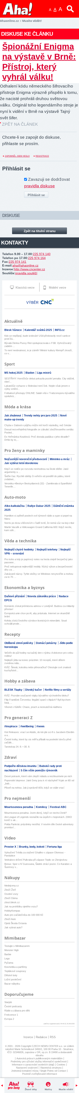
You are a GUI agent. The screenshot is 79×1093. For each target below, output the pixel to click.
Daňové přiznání (14, 596)
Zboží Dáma (11, 898)
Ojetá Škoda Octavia (15, 923)
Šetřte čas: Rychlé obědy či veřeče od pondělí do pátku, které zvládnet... (37, 478)
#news (40, 726)
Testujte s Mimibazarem (17, 946)
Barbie (7, 954)
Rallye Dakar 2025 (39, 505)
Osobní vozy (11, 894)
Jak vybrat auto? (13, 927)
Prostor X (10, 846)
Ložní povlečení (12, 979)
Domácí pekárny (46, 643)
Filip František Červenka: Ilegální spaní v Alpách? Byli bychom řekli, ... (37, 701)
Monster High (11, 950)
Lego (7, 958)
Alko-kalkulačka (14, 505)
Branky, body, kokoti (32, 846)
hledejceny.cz (11, 885)
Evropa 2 (9, 1019)
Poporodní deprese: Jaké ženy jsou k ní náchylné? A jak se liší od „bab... (39, 782)
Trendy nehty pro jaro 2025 (41, 415)
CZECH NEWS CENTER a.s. (48, 1046)
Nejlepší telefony (47, 549)
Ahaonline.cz (9, 21)
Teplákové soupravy (15, 971)
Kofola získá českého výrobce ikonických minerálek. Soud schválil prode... (35, 622)
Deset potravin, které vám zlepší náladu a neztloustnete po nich (38, 776)
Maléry (48, 1089)
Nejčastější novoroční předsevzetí (26, 459)
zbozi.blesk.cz (12, 902)
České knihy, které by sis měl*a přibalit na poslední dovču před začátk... (37, 741)
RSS (53, 1037)
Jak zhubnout (13, 415)
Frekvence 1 (11, 1014)
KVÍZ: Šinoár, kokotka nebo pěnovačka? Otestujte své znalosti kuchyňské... (37, 669)
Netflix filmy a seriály (58, 689)
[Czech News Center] (47, 301)
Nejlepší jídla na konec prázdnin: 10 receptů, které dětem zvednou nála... (34, 661)
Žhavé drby (31, 1089)
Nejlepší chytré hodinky (19, 549)
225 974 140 (41, 254)
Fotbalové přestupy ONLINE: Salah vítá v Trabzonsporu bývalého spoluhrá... (39, 394)
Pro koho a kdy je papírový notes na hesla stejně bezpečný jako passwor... (38, 561)
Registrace (42, 156)
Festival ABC (58, 807)
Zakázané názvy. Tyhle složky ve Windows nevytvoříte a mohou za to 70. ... (38, 575)
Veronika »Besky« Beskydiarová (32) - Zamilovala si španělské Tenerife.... (38, 485)
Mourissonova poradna (19, 807)
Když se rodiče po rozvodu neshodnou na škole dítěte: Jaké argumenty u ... (36, 470)
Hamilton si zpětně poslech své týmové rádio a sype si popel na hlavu (38, 517)
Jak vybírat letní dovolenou (21, 463)
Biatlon (30, 372)
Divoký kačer (34, 689)
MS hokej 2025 (13, 372)
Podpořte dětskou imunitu (20, 766)
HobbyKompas (12, 910)
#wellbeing (27, 726)
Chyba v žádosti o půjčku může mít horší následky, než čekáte (37, 425)
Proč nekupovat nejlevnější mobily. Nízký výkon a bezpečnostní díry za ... (38, 568)
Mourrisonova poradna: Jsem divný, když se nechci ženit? (35, 812)
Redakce (41, 1037)
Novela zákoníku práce (42, 596)
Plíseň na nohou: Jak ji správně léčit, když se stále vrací (34, 787)
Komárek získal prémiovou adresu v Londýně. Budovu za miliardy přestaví (39, 607)
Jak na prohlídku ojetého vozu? (21, 906)
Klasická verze (24, 287)
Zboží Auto (10, 919)
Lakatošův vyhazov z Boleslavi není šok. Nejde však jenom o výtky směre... (37, 387)
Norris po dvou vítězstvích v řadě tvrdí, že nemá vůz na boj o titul (39, 523)
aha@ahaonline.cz (25, 265)
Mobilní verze (57, 287)
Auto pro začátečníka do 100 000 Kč (23, 915)
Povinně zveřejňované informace (39, 1073)
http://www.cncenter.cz (29, 269)
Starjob (8, 1002)
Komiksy (42, 807)
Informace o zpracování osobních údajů (33, 1064)
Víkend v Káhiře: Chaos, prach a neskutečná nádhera (33, 707)
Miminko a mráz (60, 459)
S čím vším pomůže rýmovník (39, 770)
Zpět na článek (20, 124)
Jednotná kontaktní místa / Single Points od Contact (38, 1070)
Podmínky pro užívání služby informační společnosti (38, 1061)
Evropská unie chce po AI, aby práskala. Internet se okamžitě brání (37, 615)
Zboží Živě (10, 889)
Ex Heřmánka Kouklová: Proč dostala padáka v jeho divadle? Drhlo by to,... (36, 438)
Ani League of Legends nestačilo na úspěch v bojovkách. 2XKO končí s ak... (38, 818)
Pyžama (8, 962)
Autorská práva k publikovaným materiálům (39, 1058)
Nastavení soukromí (27, 1067)
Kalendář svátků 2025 (39, 330)
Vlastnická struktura (50, 1067)
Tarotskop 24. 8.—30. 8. (17, 746)
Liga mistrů (44, 372)
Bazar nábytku (12, 983)
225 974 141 (17, 261)
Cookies (61, 1064)
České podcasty (13, 1006)
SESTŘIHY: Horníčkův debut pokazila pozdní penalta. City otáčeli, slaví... (39, 380)
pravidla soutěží (26, 273)
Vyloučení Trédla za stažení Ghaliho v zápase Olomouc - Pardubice (34, 854)
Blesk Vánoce (13, 330)
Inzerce (28, 1037)
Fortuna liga (54, 846)
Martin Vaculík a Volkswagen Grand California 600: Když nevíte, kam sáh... (38, 529)
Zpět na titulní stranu (40, 231)
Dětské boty (10, 975)
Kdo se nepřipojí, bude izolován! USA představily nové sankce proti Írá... (37, 337)
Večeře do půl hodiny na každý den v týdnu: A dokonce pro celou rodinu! (38, 654)
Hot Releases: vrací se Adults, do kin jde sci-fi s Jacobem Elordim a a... (39, 734)
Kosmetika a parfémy (15, 967)
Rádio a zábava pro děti (17, 1010)
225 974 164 (37, 258)
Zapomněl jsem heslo (17, 156)
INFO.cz (60, 330)
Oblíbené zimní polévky (19, 643)
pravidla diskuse (39, 186)
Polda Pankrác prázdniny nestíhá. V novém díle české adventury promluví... (39, 826)
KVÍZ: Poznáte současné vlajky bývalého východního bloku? (36, 695)
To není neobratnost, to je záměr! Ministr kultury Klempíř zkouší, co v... (38, 352)
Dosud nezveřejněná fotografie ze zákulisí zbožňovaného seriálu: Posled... (39, 431)
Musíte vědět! (66, 1089)
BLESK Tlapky (13, 689)
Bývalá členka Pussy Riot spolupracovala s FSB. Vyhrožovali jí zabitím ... (37, 344)
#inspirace (11, 726)
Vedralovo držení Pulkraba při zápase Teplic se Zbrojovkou (35, 859)
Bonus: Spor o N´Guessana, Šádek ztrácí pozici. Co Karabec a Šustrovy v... (38, 865)
